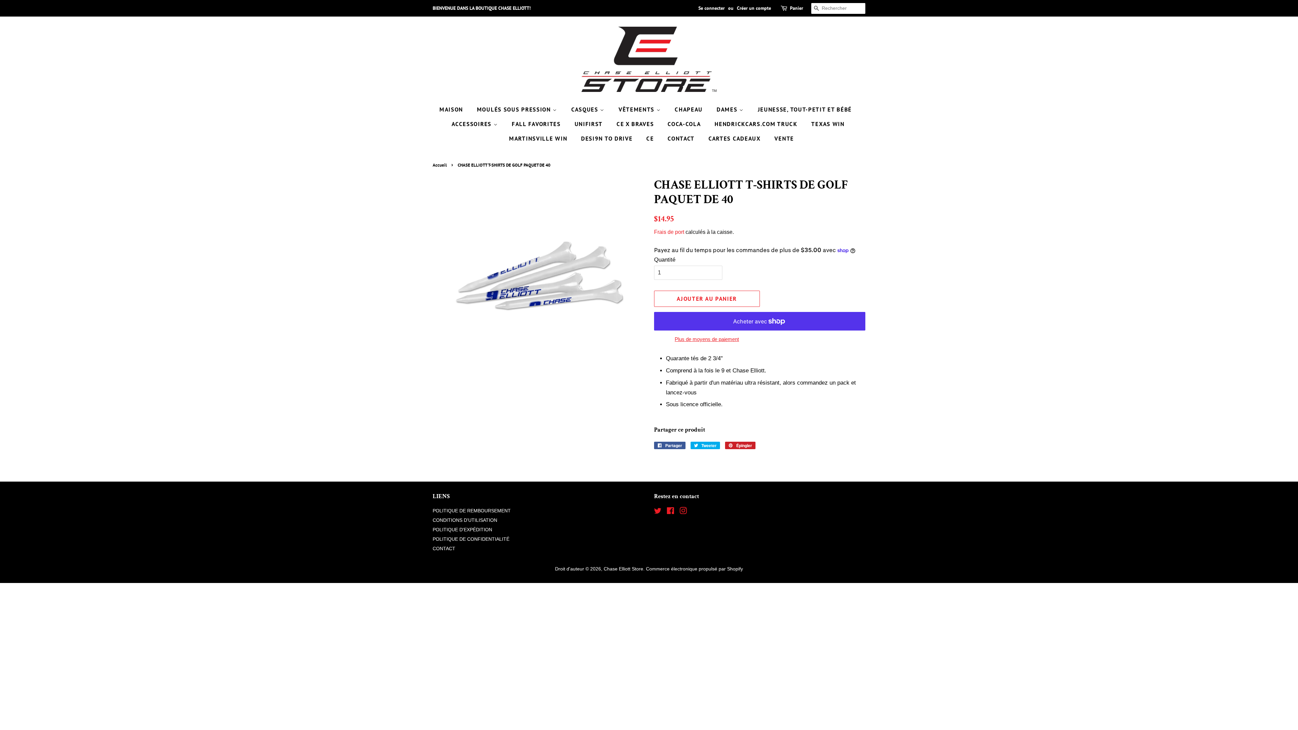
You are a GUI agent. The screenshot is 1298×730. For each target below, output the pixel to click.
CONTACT (681, 138)
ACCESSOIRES (472, 124)
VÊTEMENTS (637, 109)
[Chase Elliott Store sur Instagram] (683, 512)
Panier (796, 8)
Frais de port (669, 232)
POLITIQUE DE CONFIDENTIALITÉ (471, 539)
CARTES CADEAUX (734, 138)
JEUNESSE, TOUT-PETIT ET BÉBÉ (805, 109)
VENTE (784, 138)
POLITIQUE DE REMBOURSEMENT (472, 510)
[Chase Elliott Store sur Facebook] (670, 512)
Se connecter (711, 8)
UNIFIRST (589, 124)
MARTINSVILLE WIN (538, 138)
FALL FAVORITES (536, 124)
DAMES (728, 109)
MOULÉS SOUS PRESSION (515, 109)
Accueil (440, 165)
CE (650, 138)
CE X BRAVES (635, 124)
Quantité (664, 260)
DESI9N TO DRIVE (607, 138)
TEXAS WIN (827, 124)
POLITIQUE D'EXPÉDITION (462, 529)
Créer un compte (754, 8)
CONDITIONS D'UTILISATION (465, 520)
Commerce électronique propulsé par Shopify (694, 568)
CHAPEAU (689, 109)
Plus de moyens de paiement (707, 339)
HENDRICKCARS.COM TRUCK (756, 124)
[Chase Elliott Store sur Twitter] (658, 512)
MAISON (451, 109)
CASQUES (585, 109)
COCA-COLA (684, 124)
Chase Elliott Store (623, 568)
